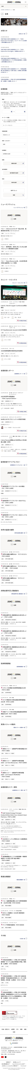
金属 (2, 6)
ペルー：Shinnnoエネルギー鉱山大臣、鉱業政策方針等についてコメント (13, 230)
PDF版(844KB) (22, 343)
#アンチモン (10, 312)
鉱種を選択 (14, 163)
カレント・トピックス (10, 310)
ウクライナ (15, 392)
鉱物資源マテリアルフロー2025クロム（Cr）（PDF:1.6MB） (13, 501)
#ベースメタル (6, 403)
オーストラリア (12, 394)
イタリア (15, 326)
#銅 (2, 236)
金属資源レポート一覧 (20, 373)
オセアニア (20, 392)
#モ (19, 314)
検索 (14, 195)
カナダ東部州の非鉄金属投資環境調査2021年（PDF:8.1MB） (13, 701)
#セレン (21, 312)
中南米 (10, 226)
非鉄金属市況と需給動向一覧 (18, 593)
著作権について (17, 1062)
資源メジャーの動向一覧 (19, 727)
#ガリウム (21, 335)
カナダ (10, 437)
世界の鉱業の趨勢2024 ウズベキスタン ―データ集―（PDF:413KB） (14, 567)
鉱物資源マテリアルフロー (11, 491)
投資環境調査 (8, 692)
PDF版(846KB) (22, 363)
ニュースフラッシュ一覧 (19, 207)
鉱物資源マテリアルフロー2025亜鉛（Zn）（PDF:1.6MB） (12, 487)
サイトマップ (23, 1065)
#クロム (3, 507)
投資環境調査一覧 (21, 666)
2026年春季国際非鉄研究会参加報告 (12, 351)
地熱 (21, 1029)
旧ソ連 (10, 392)
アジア (10, 302)
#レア (18, 336)
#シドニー (7, 424)
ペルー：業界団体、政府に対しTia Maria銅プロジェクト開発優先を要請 (14, 248)
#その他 (7, 236)
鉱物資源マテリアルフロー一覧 (17, 465)
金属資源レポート (9, 401)
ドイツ (19, 326)
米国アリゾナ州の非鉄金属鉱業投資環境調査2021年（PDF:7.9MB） (14, 713)
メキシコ (15, 685)
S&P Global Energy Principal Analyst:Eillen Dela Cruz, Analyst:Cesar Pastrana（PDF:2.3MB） (14, 815)
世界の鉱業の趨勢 (9, 559)
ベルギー (11, 327)
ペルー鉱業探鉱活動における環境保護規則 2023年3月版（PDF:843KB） (14, 902)
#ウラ (20, 405)
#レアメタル (9, 522)
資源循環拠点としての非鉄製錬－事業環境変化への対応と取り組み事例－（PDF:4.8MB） (14, 858)
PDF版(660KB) (22, 454)
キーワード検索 (5, 117)
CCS (17, 1029)
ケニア (15, 922)
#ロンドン (16, 356)
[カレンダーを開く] (11, 111)
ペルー (14, 226)
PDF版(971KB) (22, 431)
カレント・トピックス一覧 (18, 282)
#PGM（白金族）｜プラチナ (7, 624)
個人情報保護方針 (6, 1063)
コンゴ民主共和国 (17, 910)
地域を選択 (14, 182)
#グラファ (13, 823)
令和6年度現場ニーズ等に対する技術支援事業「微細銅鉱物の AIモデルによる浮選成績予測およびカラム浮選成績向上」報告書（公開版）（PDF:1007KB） (13, 995)
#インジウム (16, 335)
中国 (20, 302)
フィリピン (11, 810)
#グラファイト (15, 405)
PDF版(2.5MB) (22, 412)
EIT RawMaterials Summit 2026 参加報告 (14, 330)
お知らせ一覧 (22, 33)
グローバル (11, 348)
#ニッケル (7, 314)
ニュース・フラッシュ (10, 233)
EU (12, 326)
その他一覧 (22, 938)
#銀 (4, 254)
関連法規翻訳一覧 (21, 879)
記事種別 (4, 150)
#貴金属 (14, 403)
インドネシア (16, 302)
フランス (23, 326)
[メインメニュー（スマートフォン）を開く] (25, 2)
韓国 (14, 436)
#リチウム (14, 336)
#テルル (3, 314)
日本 (25, 809)
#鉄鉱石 (7, 254)
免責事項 (8, 1062)
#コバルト (16, 312)
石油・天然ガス (5, 1029)
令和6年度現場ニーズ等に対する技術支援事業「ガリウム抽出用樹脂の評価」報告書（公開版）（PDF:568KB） (13, 962)
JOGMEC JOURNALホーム (6, 9)
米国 (13, 697)
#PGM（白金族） (22, 622)
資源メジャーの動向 (9, 753)
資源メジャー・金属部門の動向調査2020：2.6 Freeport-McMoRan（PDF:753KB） (12, 774)
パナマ (22, 436)
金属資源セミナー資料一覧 (18, 790)
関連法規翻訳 (8, 905)
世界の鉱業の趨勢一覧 (20, 533)
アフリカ (11, 910)
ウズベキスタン (16, 552)
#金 (4, 236)
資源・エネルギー (6, 140)
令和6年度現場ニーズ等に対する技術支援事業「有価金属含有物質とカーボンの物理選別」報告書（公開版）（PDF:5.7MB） (13, 978)
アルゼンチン (12, 303)
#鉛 (4, 268)
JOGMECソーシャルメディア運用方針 (10, 1065)
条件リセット (14, 190)
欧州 (10, 326)
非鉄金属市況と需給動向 (10, 619)
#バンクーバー (8, 447)
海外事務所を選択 (14, 173)
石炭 (14, 1032)
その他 (6, 966)
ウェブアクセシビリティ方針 (18, 1063)
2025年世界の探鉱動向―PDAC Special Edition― (9, 397)
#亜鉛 (6, 268)
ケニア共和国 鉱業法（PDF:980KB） (14, 925)
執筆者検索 (4, 131)
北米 (26, 436)
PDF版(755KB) (22, 321)
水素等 (13, 1029)
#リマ (11, 236)
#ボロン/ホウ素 (14, 314)
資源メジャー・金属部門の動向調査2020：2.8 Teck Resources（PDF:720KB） (14, 762)
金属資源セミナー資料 (10, 819)
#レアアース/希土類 (5, 823)
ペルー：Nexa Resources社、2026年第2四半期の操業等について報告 (14, 262)
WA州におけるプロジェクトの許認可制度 (13, 419)
